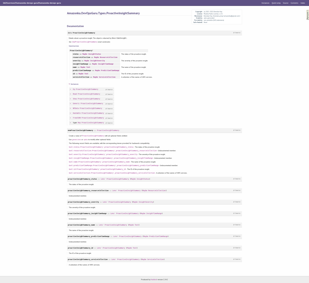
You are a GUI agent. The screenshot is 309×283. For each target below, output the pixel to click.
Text (88, 67)
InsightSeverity (97, 61)
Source (285, 3)
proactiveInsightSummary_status (118, 147)
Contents (294, 3)
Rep (79, 123)
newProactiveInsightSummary (84, 42)
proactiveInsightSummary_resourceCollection (136, 151)
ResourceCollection (108, 57)
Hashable (77, 113)
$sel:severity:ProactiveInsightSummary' (87, 154)
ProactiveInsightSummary (87, 89)
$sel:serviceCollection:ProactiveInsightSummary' (91, 173)
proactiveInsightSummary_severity (121, 154)
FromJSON (77, 118)
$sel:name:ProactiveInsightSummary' (85, 162)
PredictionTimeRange (110, 70)
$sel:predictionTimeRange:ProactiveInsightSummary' (92, 165)
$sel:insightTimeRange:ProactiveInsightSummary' (91, 158)
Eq (74, 89)
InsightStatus (94, 54)
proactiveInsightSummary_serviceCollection (135, 173)
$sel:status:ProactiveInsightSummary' (86, 147)
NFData (76, 108)
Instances (265, 3)
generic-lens (76, 139)
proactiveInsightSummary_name (116, 162)
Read (75, 94)
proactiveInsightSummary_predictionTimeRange (138, 165)
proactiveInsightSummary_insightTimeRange (133, 158)
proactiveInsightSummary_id (113, 169)
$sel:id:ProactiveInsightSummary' (84, 169)
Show (75, 99)
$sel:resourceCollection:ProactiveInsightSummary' (92, 151)
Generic (76, 103)
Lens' (103, 179)
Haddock (154, 279)
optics (86, 139)
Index (303, 3)
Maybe (84, 54)
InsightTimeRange (105, 64)
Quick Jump (276, 3)
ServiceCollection (107, 77)
